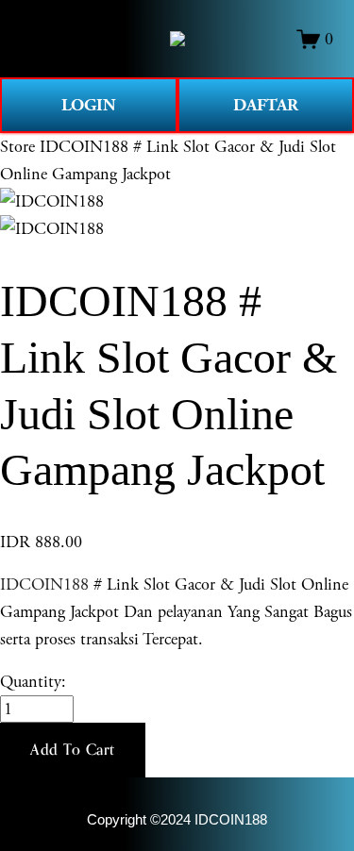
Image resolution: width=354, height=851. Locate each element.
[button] (72, 750)
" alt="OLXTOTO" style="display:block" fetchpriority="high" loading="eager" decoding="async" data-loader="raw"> (177, 38)
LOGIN (88, 105)
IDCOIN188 (44, 584)
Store (17, 147)
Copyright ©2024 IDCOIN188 (177, 819)
